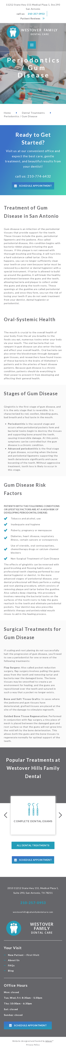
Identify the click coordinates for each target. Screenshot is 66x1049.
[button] (32, 45)
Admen (48, 1041)
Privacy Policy (33, 1045)
